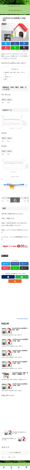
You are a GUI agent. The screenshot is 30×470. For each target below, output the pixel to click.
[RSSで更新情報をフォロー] (15, 281)
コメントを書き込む (15, 452)
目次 (13, 69)
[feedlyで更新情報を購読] (21, 277)
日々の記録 (5, 255)
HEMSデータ (8, 76)
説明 (6, 79)
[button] (26, 263)
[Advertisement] (15, 300)
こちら (7, 56)
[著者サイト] (8, 277)
